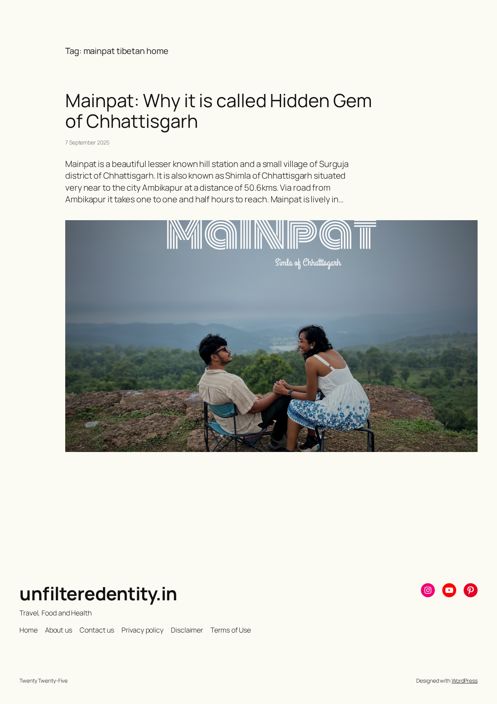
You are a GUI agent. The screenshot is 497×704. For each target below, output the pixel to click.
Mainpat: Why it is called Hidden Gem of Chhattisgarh (218, 110)
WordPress (465, 680)
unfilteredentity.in (98, 593)
